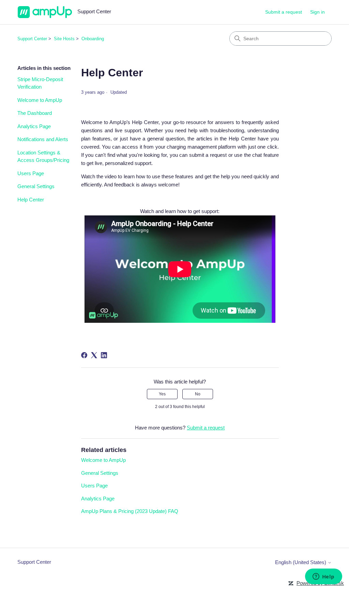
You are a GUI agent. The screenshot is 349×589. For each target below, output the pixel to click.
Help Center (30, 199)
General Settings (36, 186)
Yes (162, 394)
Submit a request (283, 12)
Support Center (32, 38)
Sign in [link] (317, 12)
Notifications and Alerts (42, 139)
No (197, 394)
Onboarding (92, 38)
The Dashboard (34, 113)
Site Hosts (64, 38)
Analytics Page (34, 126)
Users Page (30, 173)
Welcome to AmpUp (39, 100)
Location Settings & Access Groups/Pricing (43, 156)
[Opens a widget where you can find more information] (323, 577)
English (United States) (301, 562)
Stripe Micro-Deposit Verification (40, 83)
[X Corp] (94, 355)
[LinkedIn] (104, 355)
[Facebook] (84, 355)
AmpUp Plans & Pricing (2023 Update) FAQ (129, 511)
